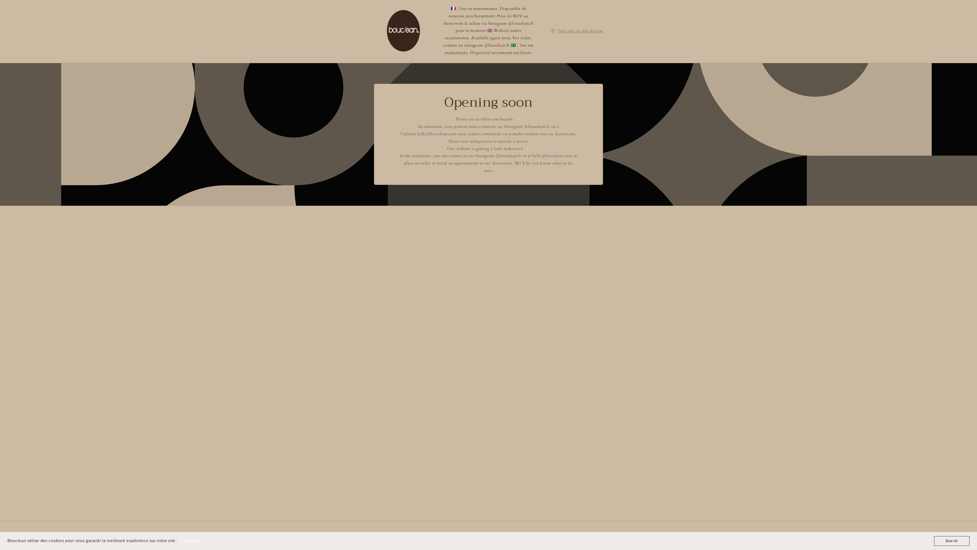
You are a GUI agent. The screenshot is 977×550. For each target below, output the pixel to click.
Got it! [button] (952, 541)
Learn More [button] (190, 541)
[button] (577, 31)
